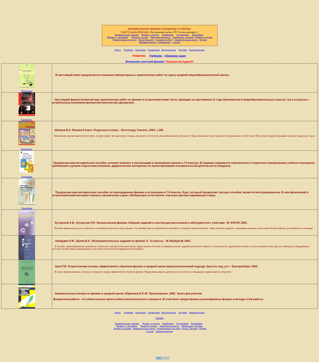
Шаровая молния (147, 42)
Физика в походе (150, 35)
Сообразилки (164, 42)
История (183, 50)
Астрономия (183, 35)
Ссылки (176, 42)
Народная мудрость (161, 37)
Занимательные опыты (185, 40)
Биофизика (168, 35)
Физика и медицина (117, 37)
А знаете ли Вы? (164, 40)
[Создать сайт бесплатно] (162, 358)
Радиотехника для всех (125, 40)
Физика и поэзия (139, 37)
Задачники (140, 50)
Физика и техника (204, 37)
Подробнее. (27, 120)
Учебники (128, 50)
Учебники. (155, 55)
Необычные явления (183, 37)
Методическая (168, 50)
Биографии (197, 35)
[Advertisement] (159, 11)
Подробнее (26, 91)
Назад (159, 318)
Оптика (203, 40)
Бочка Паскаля (146, 40)
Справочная (154, 50)
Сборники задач (175, 55)
